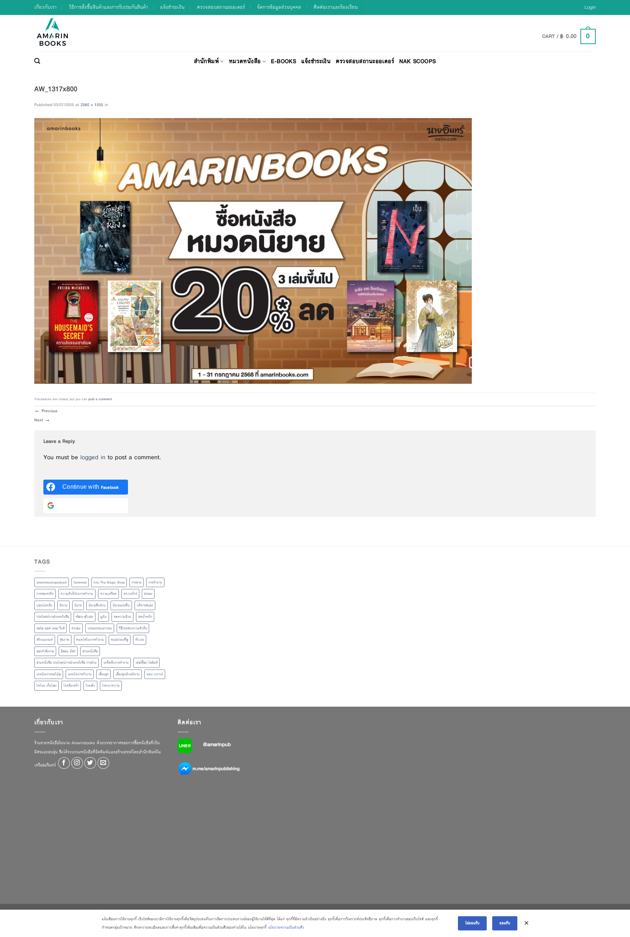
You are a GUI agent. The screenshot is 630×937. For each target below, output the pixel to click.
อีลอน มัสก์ (68, 651)
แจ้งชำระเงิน (172, 7)
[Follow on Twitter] (90, 763)
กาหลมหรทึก (45, 594)
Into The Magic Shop (109, 582)
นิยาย (78, 605)
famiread (80, 582)
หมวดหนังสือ (245, 61)
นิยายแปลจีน (121, 605)
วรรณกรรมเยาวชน (100, 628)
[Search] (37, 61)
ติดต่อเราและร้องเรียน (336, 7)
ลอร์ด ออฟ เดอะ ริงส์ (50, 628)
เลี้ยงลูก (103, 674)
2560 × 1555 (92, 104)
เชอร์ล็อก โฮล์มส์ (147, 662)
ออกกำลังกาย (45, 651)
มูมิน (103, 617)
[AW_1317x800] (253, 250)
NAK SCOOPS (417, 61)
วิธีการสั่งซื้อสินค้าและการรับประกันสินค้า (108, 7)
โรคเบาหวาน (111, 685)
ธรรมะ (148, 594)
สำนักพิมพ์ (206, 61)
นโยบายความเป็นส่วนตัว (286, 927)
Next (42, 419)
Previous (46, 410)
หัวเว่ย (139, 640)
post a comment (100, 399)
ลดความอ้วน (122, 617)
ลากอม (76, 628)
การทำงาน (155, 582)
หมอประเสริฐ (119, 640)
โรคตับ (90, 685)
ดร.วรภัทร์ (130, 594)
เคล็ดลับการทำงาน (116, 662)
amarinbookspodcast (51, 582)
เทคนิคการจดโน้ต (48, 674)
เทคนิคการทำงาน (80, 674)
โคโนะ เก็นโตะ (46, 685)
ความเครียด (108, 594)
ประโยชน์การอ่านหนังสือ (52, 617)
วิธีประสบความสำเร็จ (133, 628)
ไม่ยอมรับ (472, 923)
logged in (92, 457)
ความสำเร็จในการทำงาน (77, 594)
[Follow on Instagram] (77, 763)
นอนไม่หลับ (44, 605)
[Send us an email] (103, 763)
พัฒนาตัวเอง (84, 617)
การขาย (136, 582)
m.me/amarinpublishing (216, 768)
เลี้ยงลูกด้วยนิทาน (128, 674)
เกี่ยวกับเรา (45, 7)
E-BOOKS (283, 61)
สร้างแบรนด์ (44, 640)
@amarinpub (217, 744)
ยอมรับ (504, 923)
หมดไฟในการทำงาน (90, 640)
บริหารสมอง (145, 605)
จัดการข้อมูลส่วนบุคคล (279, 7)
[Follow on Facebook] (64, 763)
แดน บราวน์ (155, 674)
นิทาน (63, 605)
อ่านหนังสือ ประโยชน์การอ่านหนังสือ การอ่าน (66, 662)
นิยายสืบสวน (97, 605)
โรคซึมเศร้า (71, 685)
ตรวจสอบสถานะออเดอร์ (221, 7)
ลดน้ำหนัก (145, 617)
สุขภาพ (64, 640)
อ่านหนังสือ (90, 651)
